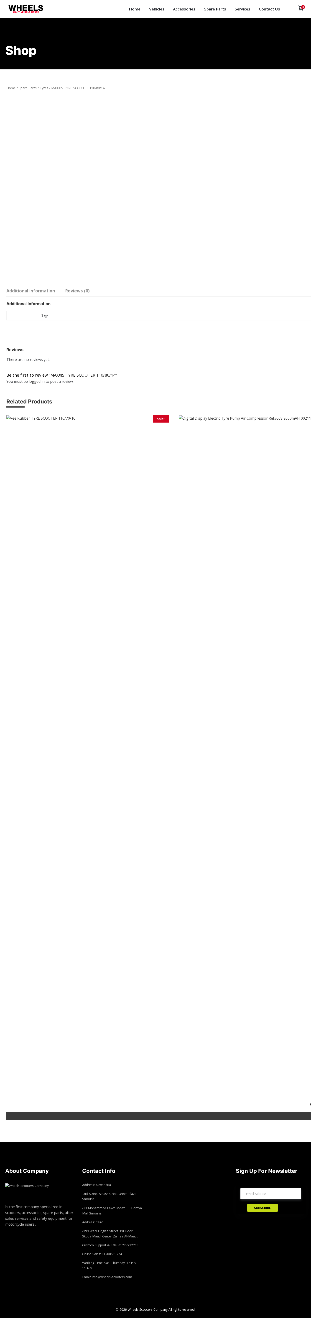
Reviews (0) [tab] (77, 291)
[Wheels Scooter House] (30, 9)
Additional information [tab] (30, 291)
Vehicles (156, 9)
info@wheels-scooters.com (112, 1277)
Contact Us (269, 9)
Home (134, 9)
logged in (37, 381)
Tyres (44, 88)
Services (242, 9)
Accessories (184, 9)
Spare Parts (215, 9)
